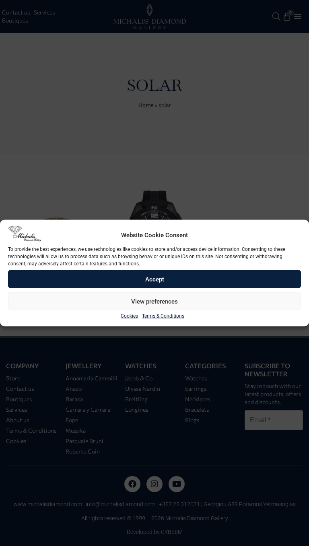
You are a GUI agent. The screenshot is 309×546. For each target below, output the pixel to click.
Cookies (129, 316)
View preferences (154, 301)
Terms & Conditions (163, 316)
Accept (154, 279)
